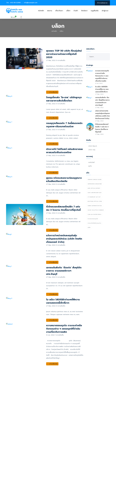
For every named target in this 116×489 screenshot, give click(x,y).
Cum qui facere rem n (94, 214)
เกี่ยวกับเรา (59, 10)
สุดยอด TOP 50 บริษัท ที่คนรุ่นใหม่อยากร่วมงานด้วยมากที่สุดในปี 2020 (64, 54)
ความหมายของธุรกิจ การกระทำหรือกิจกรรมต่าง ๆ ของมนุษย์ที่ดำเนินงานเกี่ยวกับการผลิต (64, 329)
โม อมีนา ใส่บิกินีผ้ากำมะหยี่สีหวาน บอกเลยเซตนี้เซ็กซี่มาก (63, 301)
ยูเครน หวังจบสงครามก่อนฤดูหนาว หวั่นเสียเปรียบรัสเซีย (64, 179)
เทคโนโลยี (91, 162)
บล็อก (68, 10)
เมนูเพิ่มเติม (95, 10)
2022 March (92, 146)
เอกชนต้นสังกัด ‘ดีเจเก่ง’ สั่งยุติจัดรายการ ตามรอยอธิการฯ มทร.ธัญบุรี (63, 271)
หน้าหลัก (41, 10)
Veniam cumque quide (95, 179)
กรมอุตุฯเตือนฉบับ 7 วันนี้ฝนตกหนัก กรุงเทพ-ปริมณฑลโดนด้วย (64, 124)
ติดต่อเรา (84, 10)
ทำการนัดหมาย (102, 3)
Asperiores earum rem (95, 184)
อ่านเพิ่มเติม (53, 92)
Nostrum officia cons (95, 201)
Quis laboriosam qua (95, 192)
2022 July (91, 150)
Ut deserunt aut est (94, 197)
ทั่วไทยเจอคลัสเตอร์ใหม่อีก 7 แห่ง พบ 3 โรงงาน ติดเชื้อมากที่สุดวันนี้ (63, 208)
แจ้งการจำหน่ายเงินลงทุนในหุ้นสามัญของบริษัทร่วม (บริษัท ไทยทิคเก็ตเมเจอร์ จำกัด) (64, 239)
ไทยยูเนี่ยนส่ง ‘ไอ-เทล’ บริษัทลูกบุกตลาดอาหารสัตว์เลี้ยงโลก (64, 99)
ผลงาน (49, 10)
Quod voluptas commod (96, 210)
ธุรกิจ (90, 166)
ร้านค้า (76, 10)
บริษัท (89, 227)
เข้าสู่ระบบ (105, 10)
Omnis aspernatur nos (95, 206)
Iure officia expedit (94, 188)
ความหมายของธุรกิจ (93, 219)
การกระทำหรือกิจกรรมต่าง (94, 223)
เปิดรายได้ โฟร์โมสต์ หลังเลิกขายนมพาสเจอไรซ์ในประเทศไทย (64, 150)
